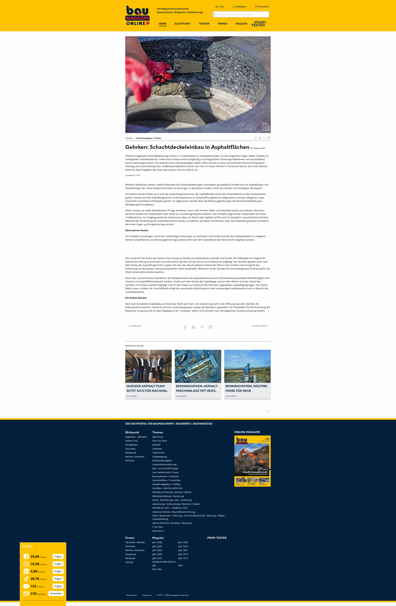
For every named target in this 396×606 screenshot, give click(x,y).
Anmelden (56, 593)
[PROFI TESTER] (258, 23)
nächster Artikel (259, 325)
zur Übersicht (135, 325)
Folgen (58, 556)
